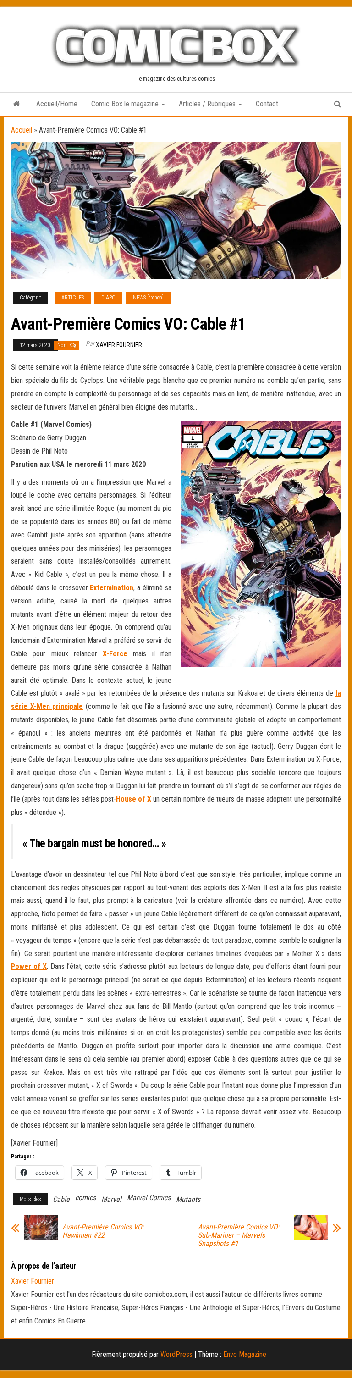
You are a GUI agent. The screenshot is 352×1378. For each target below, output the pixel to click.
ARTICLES (72, 297)
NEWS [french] (148, 297)
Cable (61, 1199)
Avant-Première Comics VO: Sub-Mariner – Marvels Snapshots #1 (239, 1235)
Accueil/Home (56, 104)
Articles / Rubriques (208, 104)
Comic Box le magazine (125, 104)
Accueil (21, 130)
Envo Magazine (244, 1354)
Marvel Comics (148, 1197)
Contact (267, 104)
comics (85, 1197)
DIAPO (108, 297)
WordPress (176, 1354)
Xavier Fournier (119, 345)
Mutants (188, 1199)
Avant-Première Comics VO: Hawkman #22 (103, 1231)
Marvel (111, 1199)
